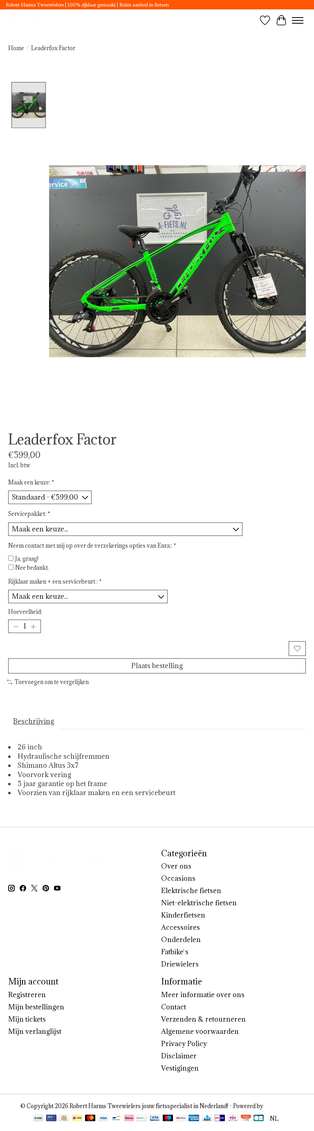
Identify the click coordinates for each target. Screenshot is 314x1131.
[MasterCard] (90, 1119)
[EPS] (233, 1119)
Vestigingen (180, 1068)
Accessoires (180, 927)
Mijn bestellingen (36, 1006)
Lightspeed (279, 1106)
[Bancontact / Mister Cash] (116, 1119)
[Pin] (51, 1119)
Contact (173, 1006)
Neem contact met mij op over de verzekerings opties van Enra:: (92, 545)
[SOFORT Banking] (129, 1119)
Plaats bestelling (157, 665)
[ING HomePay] (246, 1119)
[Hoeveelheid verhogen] (33, 626)
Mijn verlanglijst (34, 1031)
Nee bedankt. (32, 567)
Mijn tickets (27, 1019)
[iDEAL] (77, 1119)
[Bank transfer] (38, 1119)
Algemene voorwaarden (200, 1031)
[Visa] (103, 1119)
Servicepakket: (29, 514)
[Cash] (64, 1119)
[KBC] (207, 1119)
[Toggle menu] (297, 20)
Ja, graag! (26, 558)
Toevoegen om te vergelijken (51, 682)
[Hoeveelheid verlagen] (16, 626)
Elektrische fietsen (191, 890)
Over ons (176, 866)
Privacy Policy (184, 1043)
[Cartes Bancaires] (258, 1119)
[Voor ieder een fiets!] (40, 20)
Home (16, 48)
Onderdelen (181, 939)
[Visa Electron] (155, 1119)
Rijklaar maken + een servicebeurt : (55, 581)
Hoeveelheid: (25, 611)
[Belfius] (181, 1119)
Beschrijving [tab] (33, 721)
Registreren (27, 994)
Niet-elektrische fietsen (199, 902)
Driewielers (180, 964)
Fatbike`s (174, 951)
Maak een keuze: (31, 482)
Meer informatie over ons (202, 994)
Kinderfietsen (183, 915)
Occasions (178, 878)
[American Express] (193, 1119)
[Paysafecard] (142, 1119)
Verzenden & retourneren (203, 1019)
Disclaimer (179, 1055)
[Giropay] (220, 1119)
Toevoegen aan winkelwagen (147, 648)
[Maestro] (168, 1119)
